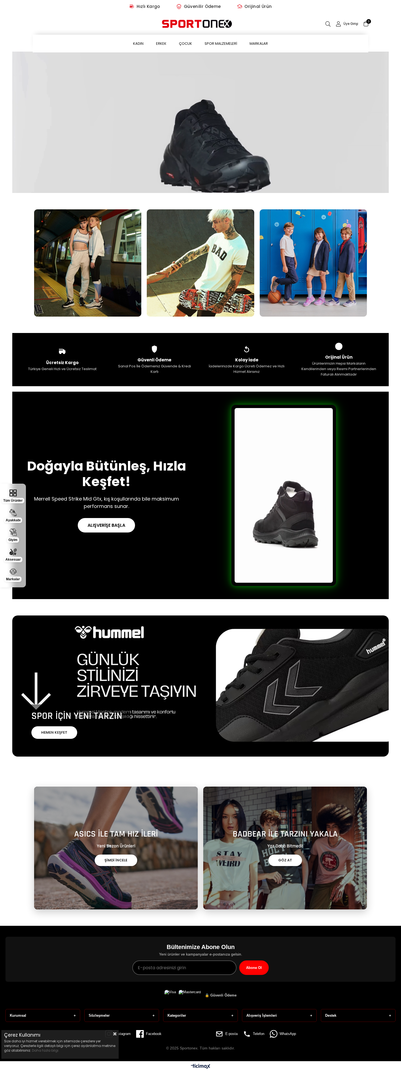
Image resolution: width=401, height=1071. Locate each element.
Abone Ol (254, 968)
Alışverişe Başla (106, 525)
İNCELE (88, 271)
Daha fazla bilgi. (45, 1050)
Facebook (153, 1034)
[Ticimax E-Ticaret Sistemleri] (200, 1067)
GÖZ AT (285, 860)
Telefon (258, 1034)
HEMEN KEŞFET (54, 732)
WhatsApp (288, 1034)
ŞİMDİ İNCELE (115, 860)
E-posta (231, 1034)
